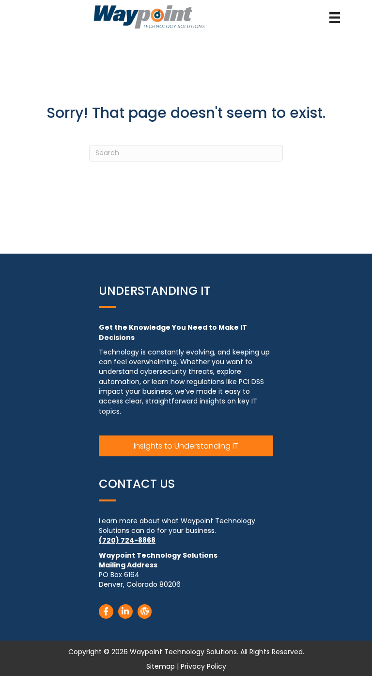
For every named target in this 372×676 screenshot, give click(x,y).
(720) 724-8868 (127, 540)
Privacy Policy (203, 666)
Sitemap (160, 666)
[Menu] (335, 17)
